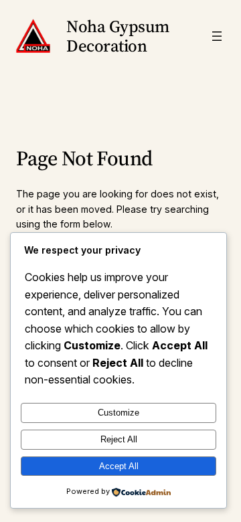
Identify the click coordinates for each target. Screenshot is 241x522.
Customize (118, 413)
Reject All (118, 439)
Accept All (119, 466)
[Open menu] (217, 36)
